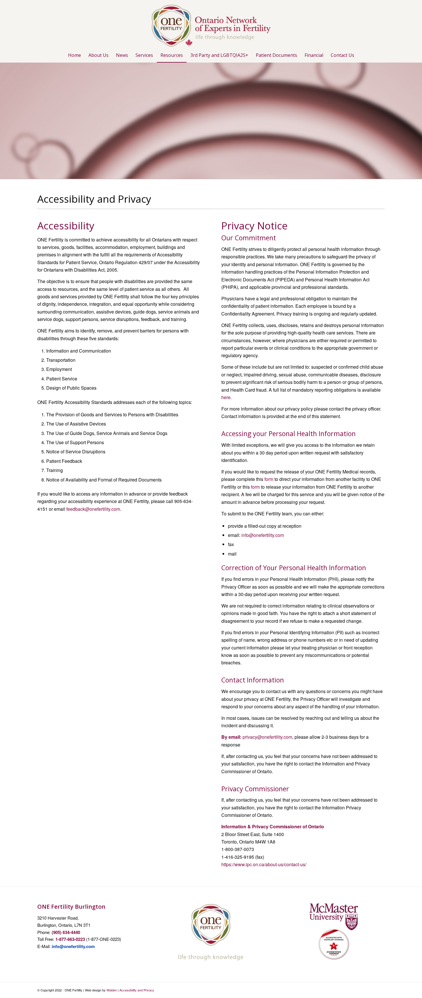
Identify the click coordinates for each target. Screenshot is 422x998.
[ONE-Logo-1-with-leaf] (211, 24)
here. (226, 397)
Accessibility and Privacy (136, 990)
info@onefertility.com (262, 535)
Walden (112, 990)
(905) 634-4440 (66, 932)
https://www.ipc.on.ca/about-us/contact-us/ (263, 864)
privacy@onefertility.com (267, 737)
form (268, 479)
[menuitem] (74, 55)
